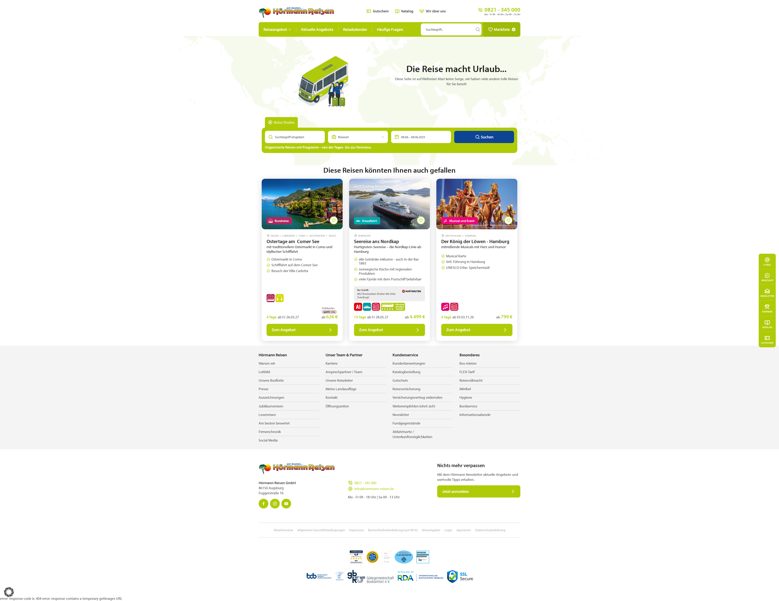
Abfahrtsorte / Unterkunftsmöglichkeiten (412, 434)
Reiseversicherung (406, 389)
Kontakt (332, 397)
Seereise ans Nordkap (376, 241)
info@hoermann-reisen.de (374, 488)
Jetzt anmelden (455, 491)
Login (448, 530)
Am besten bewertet (274, 423)
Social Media (268, 440)
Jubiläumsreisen (271, 406)
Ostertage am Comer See (293, 241)
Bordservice (468, 406)
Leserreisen (267, 414)
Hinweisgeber (431, 530)
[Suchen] (478, 29)
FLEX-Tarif (467, 371)
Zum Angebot (284, 329)
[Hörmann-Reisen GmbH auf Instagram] (275, 503)
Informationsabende (475, 414)
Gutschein (767, 342)
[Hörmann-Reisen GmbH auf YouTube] (286, 503)
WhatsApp (767, 280)
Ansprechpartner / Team (344, 371)
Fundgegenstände (406, 423)
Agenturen (463, 530)
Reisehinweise (283, 530)
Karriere (767, 311)
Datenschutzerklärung (490, 530)
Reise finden (284, 122)
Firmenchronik (270, 431)
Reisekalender (355, 29)
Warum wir (267, 363)
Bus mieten (468, 363)
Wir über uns (436, 11)
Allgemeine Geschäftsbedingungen (321, 530)
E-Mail (767, 264)
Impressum (356, 530)
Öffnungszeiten (337, 406)
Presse (263, 389)
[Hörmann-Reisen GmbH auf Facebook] (263, 503)
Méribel (465, 389)
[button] (9, 592)
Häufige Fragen (390, 29)
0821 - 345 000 (365, 482)
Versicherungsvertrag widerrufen (417, 397)
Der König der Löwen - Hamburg (475, 241)
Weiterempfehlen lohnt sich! (414, 406)
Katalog (767, 327)
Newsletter (767, 295)
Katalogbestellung (406, 371)
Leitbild (264, 371)
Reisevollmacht (471, 380)
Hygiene (465, 397)
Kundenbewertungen (409, 363)
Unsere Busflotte (271, 380)
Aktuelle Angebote (317, 29)
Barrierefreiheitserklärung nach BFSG (393, 530)
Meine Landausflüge (341, 389)
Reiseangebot (275, 29)
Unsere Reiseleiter (339, 380)
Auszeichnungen (271, 397)
